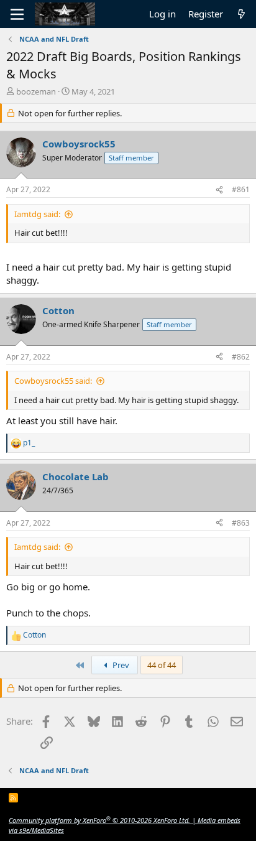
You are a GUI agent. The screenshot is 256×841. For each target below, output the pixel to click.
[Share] (219, 190)
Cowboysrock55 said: (53, 380)
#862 (241, 356)
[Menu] (17, 14)
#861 (241, 189)
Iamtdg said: (37, 214)
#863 (241, 523)
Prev (120, 665)
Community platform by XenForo (99, 820)
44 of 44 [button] (161, 665)
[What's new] (241, 14)
